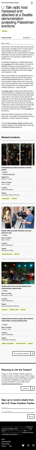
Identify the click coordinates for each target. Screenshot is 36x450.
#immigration (6, 198)
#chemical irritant (21, 343)
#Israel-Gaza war (7, 254)
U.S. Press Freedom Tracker (10, 3)
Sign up (31, 416)
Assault (5, 172)
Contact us (26, 388)
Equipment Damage (9, 174)
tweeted (28, 109)
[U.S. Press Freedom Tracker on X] (28, 445)
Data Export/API (6, 441)
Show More (26, 37)
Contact (3, 446)
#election (4, 309)
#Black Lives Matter (8, 343)
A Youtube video (6, 91)
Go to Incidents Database (21, 353)
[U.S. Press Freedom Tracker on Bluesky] (23, 445)
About (3, 439)
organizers (7, 64)
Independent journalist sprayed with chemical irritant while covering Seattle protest (17, 320)
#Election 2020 (14, 309)
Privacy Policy (5, 444)
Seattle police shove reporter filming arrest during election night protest (16, 287)
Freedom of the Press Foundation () (17, 427)
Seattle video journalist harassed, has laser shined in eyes (16, 232)
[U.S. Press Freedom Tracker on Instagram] (33, 445)
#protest (4, 31)
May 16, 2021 (5, 43)
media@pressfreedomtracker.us (11, 384)
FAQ (10, 446)
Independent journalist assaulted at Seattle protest (16, 169)
